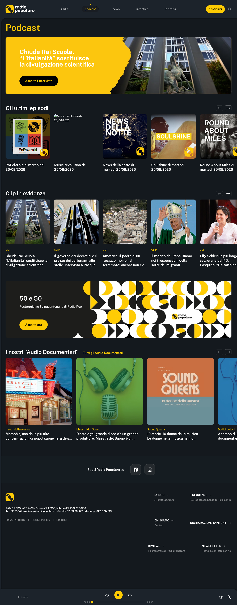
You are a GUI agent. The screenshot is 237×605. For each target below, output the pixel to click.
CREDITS (61, 520)
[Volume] (221, 597)
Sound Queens (156, 429)
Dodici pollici (226, 429)
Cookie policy (41, 520)
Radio (64, 9)
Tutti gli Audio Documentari (103, 353)
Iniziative (142, 9)
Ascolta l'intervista (38, 81)
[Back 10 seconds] (107, 595)
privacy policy (15, 520)
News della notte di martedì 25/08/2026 (119, 167)
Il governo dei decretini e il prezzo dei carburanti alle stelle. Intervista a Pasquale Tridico (76, 260)
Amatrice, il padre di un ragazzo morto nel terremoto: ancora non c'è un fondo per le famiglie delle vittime (123, 260)
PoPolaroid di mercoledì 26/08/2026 (25, 167)
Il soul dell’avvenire (18, 429)
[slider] (92, 602)
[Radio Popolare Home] (20, 9)
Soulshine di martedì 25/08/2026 (167, 167)
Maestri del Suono (88, 429)
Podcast (90, 9)
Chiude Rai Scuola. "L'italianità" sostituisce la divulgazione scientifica (27, 260)
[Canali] (229, 597)
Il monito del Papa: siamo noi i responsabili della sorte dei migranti (171, 260)
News (116, 9)
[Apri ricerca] (229, 9)
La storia (170, 9)
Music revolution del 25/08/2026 (70, 167)
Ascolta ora (33, 325)
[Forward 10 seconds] (130, 595)
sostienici (215, 9)
